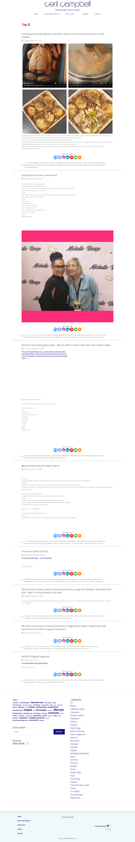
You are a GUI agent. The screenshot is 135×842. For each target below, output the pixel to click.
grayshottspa (62, 541)
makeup (44, 337)
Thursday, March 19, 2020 (32, 41)
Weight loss (75, 798)
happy (54, 680)
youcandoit (63, 618)
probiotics (81, 543)
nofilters (15, 715)
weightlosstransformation (57, 458)
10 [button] (80, 321)
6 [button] (69, 321)
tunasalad (37, 458)
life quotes (74, 741)
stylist (38, 682)
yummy (100, 543)
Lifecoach (74, 744)
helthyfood (78, 616)
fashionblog (74, 581)
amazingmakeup (46, 335)
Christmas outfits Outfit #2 (35, 551)
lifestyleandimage (35, 337)
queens (50, 337)
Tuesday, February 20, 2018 (33, 596)
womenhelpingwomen (31, 167)
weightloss (34, 618)
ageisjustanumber (27, 705)
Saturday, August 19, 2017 (32, 633)
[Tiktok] (98, 817)
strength (42, 649)
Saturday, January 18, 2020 (33, 179)
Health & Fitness (77, 731)
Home (36, 14)
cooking (51, 163)
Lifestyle (74, 747)
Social (72, 769)
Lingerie (73, 750)
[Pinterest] (71, 157)
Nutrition (74, 760)
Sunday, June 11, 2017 (31, 660)
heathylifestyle (101, 163)
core (36, 646)
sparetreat (94, 543)
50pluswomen (74, 579)
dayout (70, 335)
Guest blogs (75, 728)
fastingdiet (41, 456)
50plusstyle (48, 702)
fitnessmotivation (56, 646)
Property (74, 763)
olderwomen (28, 649)
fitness (47, 646)
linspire (82, 646)
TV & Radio (74, 791)
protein (101, 456)
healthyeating (55, 456)
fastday (34, 456)
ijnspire (85, 616)
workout (86, 649)
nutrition (74, 543)
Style (72, 776)
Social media (75, 772)
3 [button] (61, 321)
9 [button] (77, 321)
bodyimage (36, 705)
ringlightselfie (58, 337)
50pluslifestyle (43, 541)
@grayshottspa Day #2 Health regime (40, 465)
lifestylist (92, 680)
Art (71, 703)
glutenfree (39, 616)
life (71, 646)
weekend (15, 718)
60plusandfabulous (86, 579)
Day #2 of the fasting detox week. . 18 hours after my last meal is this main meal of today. (66, 345)
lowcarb (44, 713)
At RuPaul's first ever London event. (39, 175)
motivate (56, 543)
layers (67, 680)
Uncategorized (76, 795)
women (47, 718)
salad (31, 458)
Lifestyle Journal (67, 817)
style (86, 581)
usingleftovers (87, 165)
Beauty (73, 706)
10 (26, 335)
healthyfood (91, 163)
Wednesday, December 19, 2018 (35, 555)
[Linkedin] (67, 157)
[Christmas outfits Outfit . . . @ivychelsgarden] (67, 558)
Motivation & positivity (79, 753)
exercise (41, 646)
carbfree (29, 456)
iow (57, 680)
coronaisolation (69, 163)
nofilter (61, 713)
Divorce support (77, 715)
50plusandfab (30, 579)
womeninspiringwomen (20, 720)
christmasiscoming (47, 581)
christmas (37, 581)
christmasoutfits (59, 581)
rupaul (65, 337)
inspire (38, 165)
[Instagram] (63, 157)
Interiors (73, 737)
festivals (45, 680)
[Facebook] (55, 157)
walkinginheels (96, 337)
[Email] (75, 157)
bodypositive (45, 705)
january (44, 543)
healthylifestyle (75, 456)
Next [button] (115, 276)
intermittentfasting (35, 543)
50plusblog (15, 702)
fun (50, 680)
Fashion (73, 722)
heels (104, 335)
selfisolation (74, 165)
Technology (75, 779)
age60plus (29, 680)
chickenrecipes (34, 163)
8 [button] (74, 321)
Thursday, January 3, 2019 (32, 469)
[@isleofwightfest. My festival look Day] (67, 663)
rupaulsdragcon (73, 337)
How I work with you (51, 14)
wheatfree (55, 618)
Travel (72, 788)
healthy (48, 456)
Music (72, 757)
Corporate (74, 712)
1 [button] (55, 321)
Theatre (73, 782)
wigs (103, 337)
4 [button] (63, 321)
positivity (36, 649)
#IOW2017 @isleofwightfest (36, 656)
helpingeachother (30, 165)
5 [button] (66, 321)
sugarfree (27, 618)
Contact (97, 14)
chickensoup (43, 163)
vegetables (44, 458)
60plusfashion (97, 579)
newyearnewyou (65, 543)
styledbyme (32, 682)
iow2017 (62, 680)
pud (103, 616)
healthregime (71, 541)
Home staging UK (77, 734)
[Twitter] (59, 157)
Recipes (73, 766)
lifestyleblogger (84, 680)
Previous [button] (20, 276)
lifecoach (50, 710)
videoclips (87, 337)
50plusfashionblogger (52, 579)
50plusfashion (40, 579)
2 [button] (58, 321)
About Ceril (70, 14)
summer (43, 682)
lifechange (91, 616)
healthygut (70, 616)
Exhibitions (74, 718)
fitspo (64, 646)
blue (34, 680)
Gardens (74, 725)
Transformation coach (79, 785)
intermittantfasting (86, 456)
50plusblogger (33, 541)
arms (32, 646)
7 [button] (72, 321)
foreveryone (98, 335)
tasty (80, 165)
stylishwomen (100, 581)
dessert (28, 616)
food (85, 163)
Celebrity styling (77, 709)
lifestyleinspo (51, 165)
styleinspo (91, 581)
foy (68, 646)
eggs (55, 705)
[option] (67, 276)
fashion (67, 581)
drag (74, 335)
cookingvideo (58, 163)
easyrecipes (79, 163)
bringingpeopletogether (59, 335)
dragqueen (89, 335)
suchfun (81, 337)
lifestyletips (60, 165)
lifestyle (43, 165)
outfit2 (81, 581)
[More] (79, 157)
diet (51, 705)
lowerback (88, 646)
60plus (51, 541)
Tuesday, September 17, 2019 (34, 349)
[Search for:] (32, 732)
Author (85, 14)
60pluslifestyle (29, 581)
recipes (67, 165)
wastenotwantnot (99, 165)
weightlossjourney (45, 618)
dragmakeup (81, 335)
